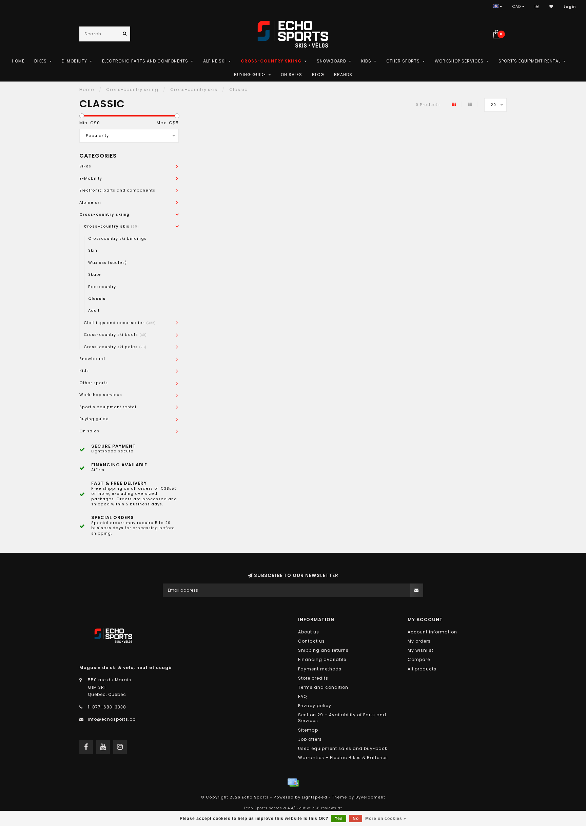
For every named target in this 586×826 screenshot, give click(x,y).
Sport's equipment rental (530, 61)
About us (308, 632)
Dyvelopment (370, 797)
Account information (432, 632)
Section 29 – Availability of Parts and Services (342, 717)
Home (18, 61)
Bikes (40, 61)
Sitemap (308, 730)
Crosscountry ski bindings (117, 238)
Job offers (310, 739)
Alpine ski (214, 61)
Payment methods (319, 669)
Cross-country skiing (271, 61)
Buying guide (250, 74)
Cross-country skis (111, 226)
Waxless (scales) (107, 262)
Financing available (322, 659)
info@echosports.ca (112, 719)
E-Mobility (74, 61)
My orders (419, 641)
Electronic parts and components (145, 61)
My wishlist (420, 650)
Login (570, 6)
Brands (343, 74)
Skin (92, 250)
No (356, 818)
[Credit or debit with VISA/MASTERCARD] (293, 782)
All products (422, 669)
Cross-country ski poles (115, 346)
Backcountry (102, 286)
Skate (94, 274)
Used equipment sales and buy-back (342, 748)
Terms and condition (323, 687)
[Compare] (537, 6)
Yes (339, 818)
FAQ (302, 696)
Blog (318, 74)
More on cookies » (385, 818)
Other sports (403, 61)
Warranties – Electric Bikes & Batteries (343, 757)
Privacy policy (314, 705)
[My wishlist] (551, 6)
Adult (94, 310)
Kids (366, 61)
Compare (419, 659)
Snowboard (331, 61)
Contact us (311, 641)
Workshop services (459, 61)
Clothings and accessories (120, 322)
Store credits (313, 678)
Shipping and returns (323, 650)
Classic (96, 298)
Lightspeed (314, 797)
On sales (291, 74)
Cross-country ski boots (115, 334)
